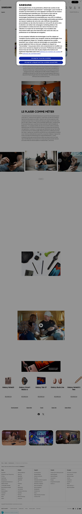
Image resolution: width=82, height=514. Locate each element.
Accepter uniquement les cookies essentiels (41, 62)
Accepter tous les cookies (41, 58)
